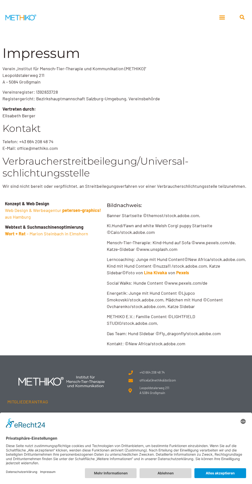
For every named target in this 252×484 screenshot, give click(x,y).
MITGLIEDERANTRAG (27, 401)
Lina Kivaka (155, 272)
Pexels (182, 272)
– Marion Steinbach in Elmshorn (46, 233)
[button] (222, 17)
